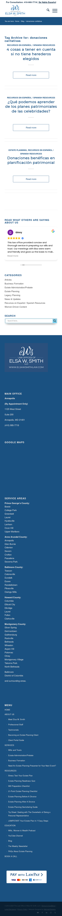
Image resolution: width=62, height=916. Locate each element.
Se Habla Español (47, 2)
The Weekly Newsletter (18, 846)
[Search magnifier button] (55, 321)
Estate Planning (18, 150)
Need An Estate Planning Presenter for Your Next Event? (32, 765)
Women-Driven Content (16, 306)
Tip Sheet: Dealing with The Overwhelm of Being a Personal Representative (29, 814)
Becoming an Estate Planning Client (23, 735)
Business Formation (14, 283)
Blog (10, 840)
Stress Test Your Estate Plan (20, 775)
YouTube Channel (15, 835)
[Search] (46, 10)
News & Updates (13, 298)
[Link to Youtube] (38, 912)
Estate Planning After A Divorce (21, 801)
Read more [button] (12, 256)
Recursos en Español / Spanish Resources (31, 45)
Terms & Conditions (48, 906)
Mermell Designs (50, 909)
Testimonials (13, 729)
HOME (7, 709)
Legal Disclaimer (10, 909)
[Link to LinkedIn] (46, 912)
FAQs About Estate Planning (20, 851)
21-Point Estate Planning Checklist (22, 791)
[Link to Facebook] (42, 912)
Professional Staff (15, 724)
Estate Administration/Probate (19, 287)
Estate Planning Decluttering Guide (22, 807)
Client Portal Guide (16, 740)
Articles (8, 279)
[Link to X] (55, 912)
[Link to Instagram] (51, 912)
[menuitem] (46, 10)
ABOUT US (9, 714)
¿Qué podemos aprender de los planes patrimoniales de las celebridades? (31, 106)
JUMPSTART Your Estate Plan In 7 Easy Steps (28, 820)
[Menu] (53, 10)
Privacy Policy (22, 909)
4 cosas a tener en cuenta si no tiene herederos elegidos (31, 54)
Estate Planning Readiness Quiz (21, 780)
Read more (31, 74)
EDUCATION (10, 825)
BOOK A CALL (11, 856)
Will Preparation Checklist (19, 786)
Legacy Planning (12, 295)
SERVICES (9, 745)
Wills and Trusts (15, 750)
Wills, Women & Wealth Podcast (21, 830)
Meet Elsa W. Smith (16, 719)
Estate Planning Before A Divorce (22, 796)
